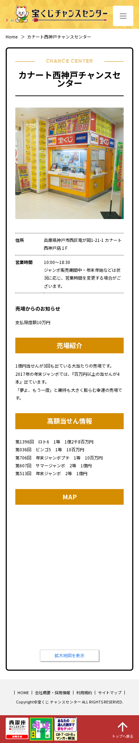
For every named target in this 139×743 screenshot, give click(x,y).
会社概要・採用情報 (52, 692)
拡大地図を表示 (69, 655)
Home (11, 36)
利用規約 (84, 692)
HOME (23, 692)
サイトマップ (110, 692)
